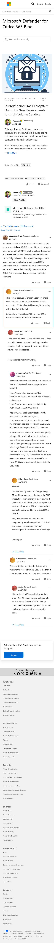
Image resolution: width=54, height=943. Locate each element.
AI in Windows (7, 707)
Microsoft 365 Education (11, 782)
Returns (5, 740)
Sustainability (7, 923)
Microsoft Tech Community (11, 869)
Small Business (8, 840)
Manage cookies (39, 934)
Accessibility (7, 919)
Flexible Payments (9, 757)
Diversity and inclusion (10, 915)
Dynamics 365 (7, 819)
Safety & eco (29, 936)
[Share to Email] (40, 673)
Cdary (15, 290)
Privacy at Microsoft (9, 907)
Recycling (39, 936)
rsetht (16, 331)
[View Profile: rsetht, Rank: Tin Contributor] (10, 332)
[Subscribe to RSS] (35, 673)
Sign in (14, 654)
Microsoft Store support (10, 736)
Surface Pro (6, 686)
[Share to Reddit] (27, 673)
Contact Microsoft (17, 934)
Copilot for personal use (10, 702)
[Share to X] (22, 673)
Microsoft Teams (8, 832)
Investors (6, 911)
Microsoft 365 (7, 823)
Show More (12, 153)
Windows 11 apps (8, 715)
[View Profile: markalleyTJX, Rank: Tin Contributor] (12, 374)
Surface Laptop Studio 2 (10, 694)
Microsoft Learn (8, 861)
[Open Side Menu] (3, 4)
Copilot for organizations (11, 698)
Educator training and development (14, 790)
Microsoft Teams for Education (12, 777)
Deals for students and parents (13, 794)
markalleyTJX (22, 373)
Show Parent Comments (10, 230)
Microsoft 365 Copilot (10, 836)
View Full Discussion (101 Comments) (18, 226)
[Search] (32, 4)
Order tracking (7, 744)
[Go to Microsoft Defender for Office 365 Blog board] (8, 209)
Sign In (48, 4)
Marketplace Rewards (10, 878)
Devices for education (10, 773)
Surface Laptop (8, 690)
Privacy (28, 934)
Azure (5, 852)
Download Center (8, 731)
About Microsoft (8, 898)
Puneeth (16, 121)
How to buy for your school (11, 786)
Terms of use (7, 936)
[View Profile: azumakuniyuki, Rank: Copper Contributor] (5, 237)
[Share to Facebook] (18, 673)
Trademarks (18, 936)
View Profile (19, 200)
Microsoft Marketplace (10, 873)
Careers (5, 894)
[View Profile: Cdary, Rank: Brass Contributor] (8, 291)
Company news (8, 902)
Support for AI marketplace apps (13, 865)
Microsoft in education (10, 769)
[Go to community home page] (9, 4)
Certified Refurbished (10, 748)
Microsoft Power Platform (11, 827)
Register (40, 4)
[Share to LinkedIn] (14, 673)
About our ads (7, 939)
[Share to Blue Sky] (31, 673)
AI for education (8, 798)
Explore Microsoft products (11, 711)
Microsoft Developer (9, 856)
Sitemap (5, 934)
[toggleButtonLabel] (50, 11)
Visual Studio (7, 882)
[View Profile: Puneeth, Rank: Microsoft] (8, 122)
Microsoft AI (7, 811)
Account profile (8, 727)
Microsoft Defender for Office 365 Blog (18, 11)
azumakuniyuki (15, 236)
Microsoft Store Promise (10, 753)
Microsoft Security (9, 815)
